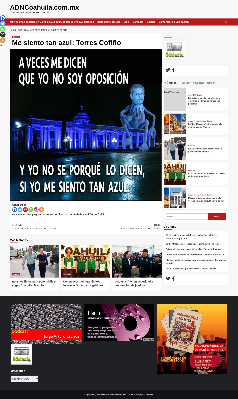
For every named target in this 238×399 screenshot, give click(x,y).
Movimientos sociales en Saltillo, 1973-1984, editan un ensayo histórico (52, 22)
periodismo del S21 (108, 22)
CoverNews (133, 394)
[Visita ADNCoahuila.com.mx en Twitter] (168, 70)
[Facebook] (14, 209)
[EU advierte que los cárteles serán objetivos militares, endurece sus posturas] (175, 90)
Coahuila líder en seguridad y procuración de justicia (191, 268)
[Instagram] (36, 209)
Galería (151, 22)
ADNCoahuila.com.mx (44, 7)
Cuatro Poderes (194, 121)
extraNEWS (192, 95)
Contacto (137, 22)
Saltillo (199, 95)
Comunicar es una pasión (174, 22)
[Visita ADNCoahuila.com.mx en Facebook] (173, 70)
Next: (140, 227)
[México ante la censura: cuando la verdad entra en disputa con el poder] (175, 197)
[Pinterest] (25, 209)
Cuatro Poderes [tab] (204, 82)
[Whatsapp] (30, 209)
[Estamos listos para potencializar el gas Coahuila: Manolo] (34, 261)
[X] (3, 34)
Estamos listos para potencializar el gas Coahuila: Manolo (193, 249)
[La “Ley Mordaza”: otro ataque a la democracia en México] (175, 123)
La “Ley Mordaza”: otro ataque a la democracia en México (193, 244)
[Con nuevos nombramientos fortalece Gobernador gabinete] (85, 261)
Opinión (203, 121)
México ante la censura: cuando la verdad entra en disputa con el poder (196, 261)
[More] (41, 209)
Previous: (34, 227)
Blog (126, 22)
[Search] (226, 21)
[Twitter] (20, 209)
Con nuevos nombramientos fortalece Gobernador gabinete (195, 254)
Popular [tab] (185, 82)
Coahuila (16, 37)
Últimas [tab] (171, 82)
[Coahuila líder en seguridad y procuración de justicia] (137, 261)
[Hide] (1, 45)
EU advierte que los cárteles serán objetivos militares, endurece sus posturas (204, 101)
